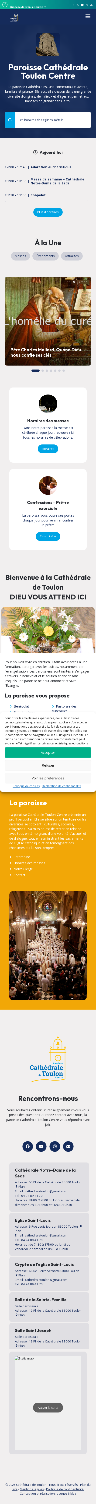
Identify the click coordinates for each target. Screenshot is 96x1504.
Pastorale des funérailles (64, 708)
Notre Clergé (23, 869)
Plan (21, 1186)
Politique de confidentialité (65, 1489)
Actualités (72, 256)
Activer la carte (48, 1407)
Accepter (48, 752)
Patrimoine (22, 857)
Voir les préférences (48, 778)
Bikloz (72, 1493)
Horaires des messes (29, 863)
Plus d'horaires (48, 212)
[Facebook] (27, 1146)
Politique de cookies (26, 786)
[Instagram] (54, 1146)
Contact (19, 875)
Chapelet (38, 195)
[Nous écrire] (68, 1146)
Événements (46, 256)
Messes (20, 256)
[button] (85, 118)
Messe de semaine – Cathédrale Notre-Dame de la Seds (57, 181)
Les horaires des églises (41, 120)
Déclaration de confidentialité (61, 786)
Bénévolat (21, 706)
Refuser (48, 765)
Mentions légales (32, 1489)
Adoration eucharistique (51, 167)
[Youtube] (41, 1146)
